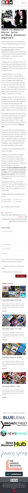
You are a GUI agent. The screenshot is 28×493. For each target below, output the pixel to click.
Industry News (7, 201)
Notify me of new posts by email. (13, 272)
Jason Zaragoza (7, 199)
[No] (26, 487)
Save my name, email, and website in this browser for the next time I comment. (12, 260)
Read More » (4, 311)
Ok (14, 490)
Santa (18, 206)
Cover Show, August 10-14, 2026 (11, 357)
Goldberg (7, 206)
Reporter (15, 206)
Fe (4, 206)
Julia (11, 206)
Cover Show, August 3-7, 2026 (11, 386)
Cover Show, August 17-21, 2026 (11, 329)
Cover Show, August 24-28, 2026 (11, 300)
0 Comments (18, 201)
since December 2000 (7, 50)
